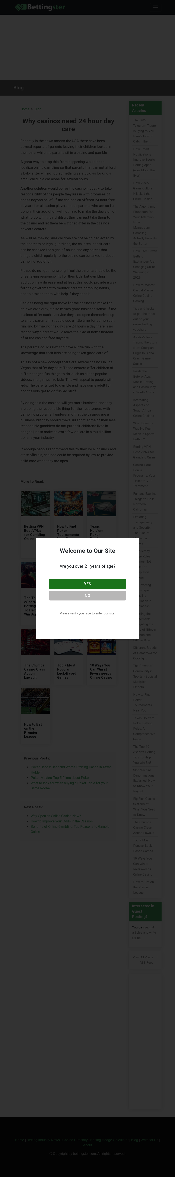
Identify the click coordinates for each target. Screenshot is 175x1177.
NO (87, 595)
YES (87, 584)
